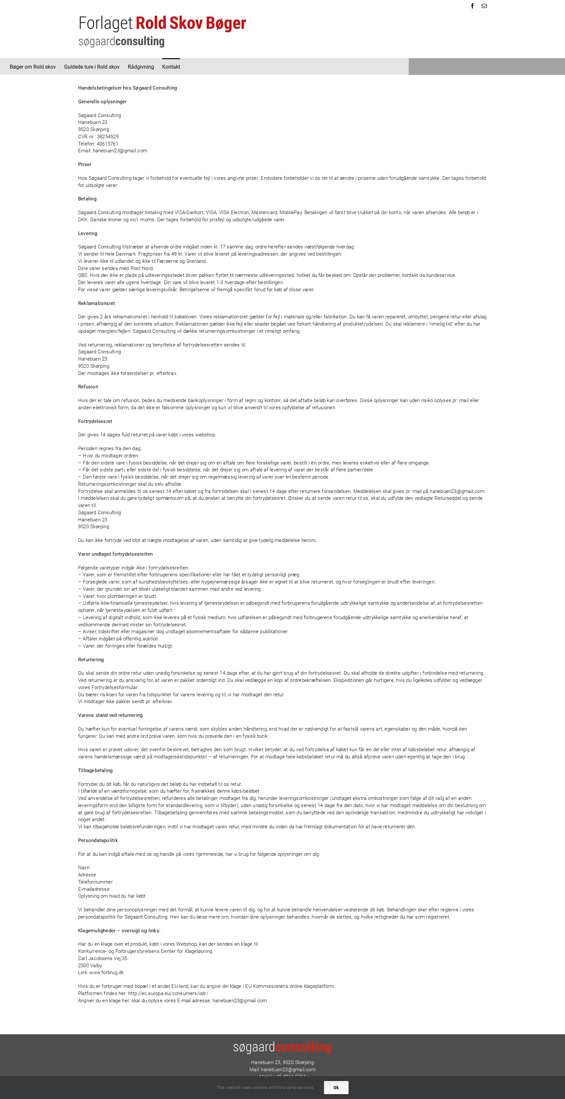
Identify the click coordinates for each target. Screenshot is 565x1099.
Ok (336, 1087)
